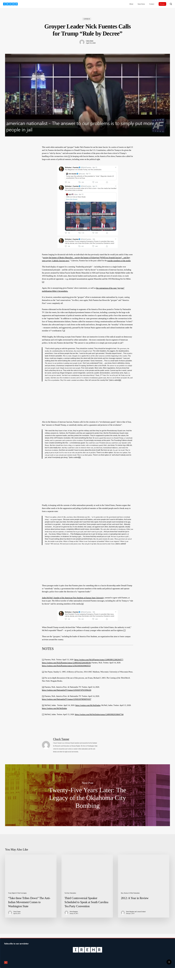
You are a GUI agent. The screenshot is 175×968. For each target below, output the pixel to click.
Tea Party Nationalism (70, 893)
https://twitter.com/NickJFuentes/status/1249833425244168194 (66, 662)
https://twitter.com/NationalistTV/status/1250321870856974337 (66, 699)
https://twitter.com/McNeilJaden (87, 705)
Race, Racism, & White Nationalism (130, 893)
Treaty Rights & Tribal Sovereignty (17, 893)
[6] (82, 604)
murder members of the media (119, 260)
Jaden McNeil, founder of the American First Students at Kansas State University (73, 598)
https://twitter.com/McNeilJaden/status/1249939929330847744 (99, 714)
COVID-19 (87, 19)
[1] (69, 156)
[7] (124, 630)
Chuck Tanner (89, 41)
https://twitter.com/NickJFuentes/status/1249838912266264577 (98, 659)
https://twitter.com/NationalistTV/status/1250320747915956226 (66, 690)
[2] (43, 282)
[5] (80, 457)
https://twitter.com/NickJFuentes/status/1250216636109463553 (66, 666)
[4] (120, 380)
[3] (64, 330)
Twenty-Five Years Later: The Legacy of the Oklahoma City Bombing (87, 795)
